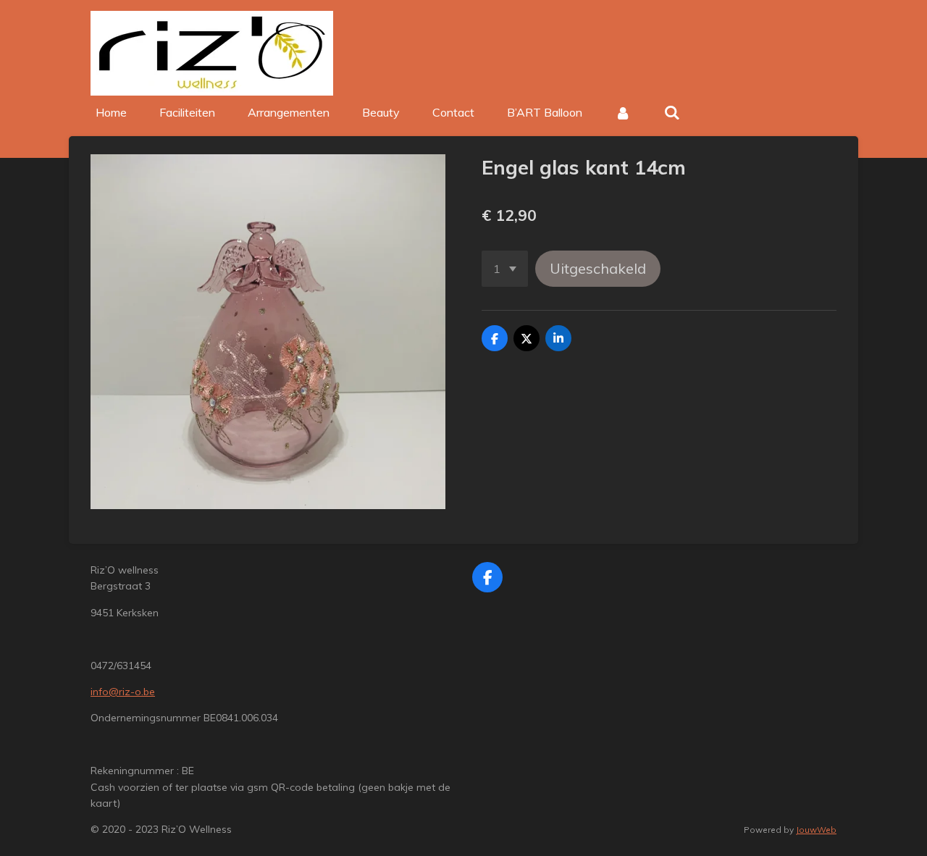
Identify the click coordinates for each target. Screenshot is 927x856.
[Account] (622, 112)
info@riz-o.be (123, 691)
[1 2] (505, 269)
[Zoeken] (671, 112)
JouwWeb (816, 829)
